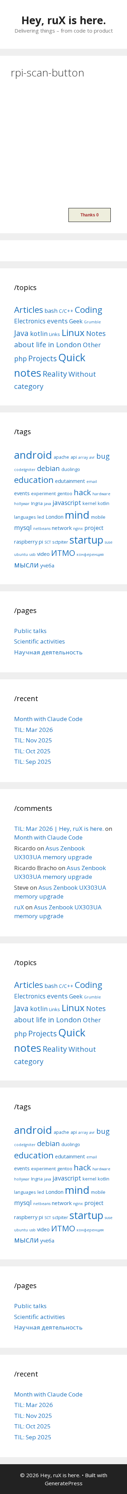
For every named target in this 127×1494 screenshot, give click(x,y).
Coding (88, 309)
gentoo (64, 493)
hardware (101, 493)
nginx (78, 528)
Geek (76, 321)
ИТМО (63, 552)
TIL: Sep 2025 (33, 762)
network (62, 527)
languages (25, 517)
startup (86, 539)
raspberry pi (28, 541)
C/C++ (66, 311)
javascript (67, 502)
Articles (28, 309)
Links (54, 334)
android (33, 455)
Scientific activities (39, 641)
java (47, 503)
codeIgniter (25, 469)
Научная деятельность (48, 652)
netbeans (41, 528)
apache (61, 457)
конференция (90, 554)
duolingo (70, 469)
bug (103, 456)
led (40, 517)
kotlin (39, 333)
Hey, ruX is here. (63, 20)
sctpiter (60, 542)
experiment (43, 493)
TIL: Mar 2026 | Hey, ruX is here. (59, 829)
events (57, 320)
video (43, 553)
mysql (23, 527)
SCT (47, 542)
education (34, 479)
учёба (47, 565)
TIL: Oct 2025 (32, 751)
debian (48, 468)
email (91, 481)
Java (21, 333)
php (20, 358)
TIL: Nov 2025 (33, 740)
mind (77, 515)
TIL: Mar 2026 (33, 730)
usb (32, 554)
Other (92, 345)
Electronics (30, 321)
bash (51, 311)
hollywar (22, 503)
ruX (19, 907)
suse (109, 542)
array (83, 457)
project (93, 528)
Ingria (37, 503)
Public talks (30, 631)
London (55, 516)
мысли (26, 564)
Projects (42, 358)
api (74, 457)
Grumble (92, 321)
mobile (98, 517)
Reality (55, 374)
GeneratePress (64, 1483)
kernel (89, 503)
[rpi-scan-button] (63, 194)
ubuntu (21, 554)
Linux (73, 332)
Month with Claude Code (48, 719)
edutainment (70, 480)
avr (92, 457)
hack (82, 492)
